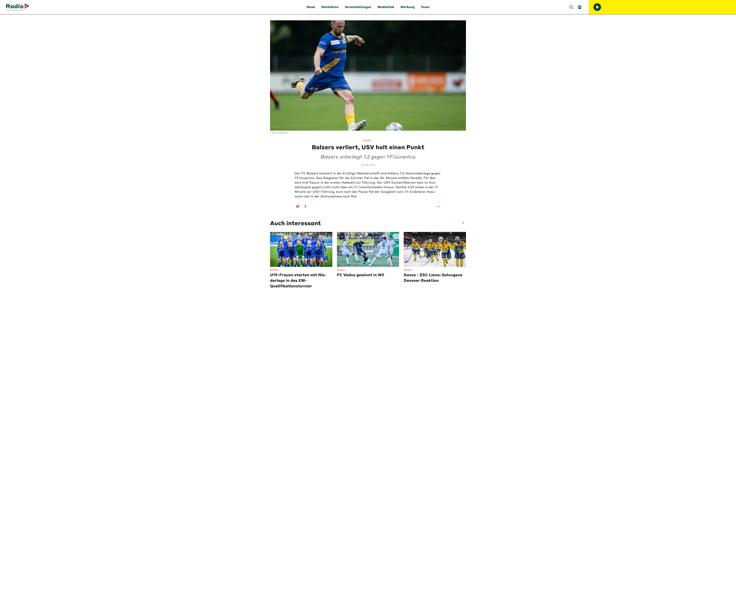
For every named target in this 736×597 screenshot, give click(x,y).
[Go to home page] (17, 7)
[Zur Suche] (571, 7)
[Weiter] (463, 223)
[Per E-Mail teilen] (298, 206)
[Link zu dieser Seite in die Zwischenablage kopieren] (438, 206)
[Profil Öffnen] (580, 7)
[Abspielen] (597, 7)
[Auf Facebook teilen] (305, 206)
